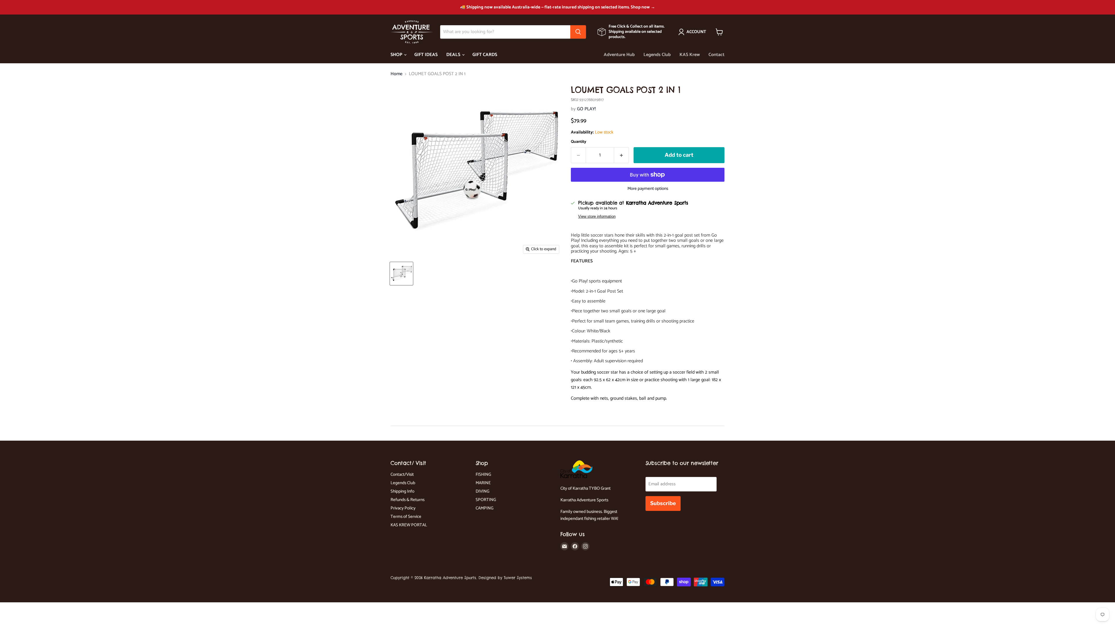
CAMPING (484, 508)
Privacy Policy (403, 508)
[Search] (578, 32)
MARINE (483, 483)
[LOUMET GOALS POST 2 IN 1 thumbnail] (401, 273)
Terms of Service (406, 516)
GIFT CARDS (484, 55)
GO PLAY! (586, 109)
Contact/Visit (402, 474)
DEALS (453, 55)
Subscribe (663, 503)
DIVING (482, 491)
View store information (597, 217)
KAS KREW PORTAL (409, 525)
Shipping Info (402, 491)
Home (396, 74)
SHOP (397, 55)
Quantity (578, 142)
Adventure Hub (619, 55)
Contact (716, 55)
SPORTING (486, 499)
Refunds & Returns (408, 499)
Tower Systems (518, 577)
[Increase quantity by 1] (621, 155)
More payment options (647, 188)
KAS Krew (689, 55)
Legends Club (657, 55)
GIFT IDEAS (426, 55)
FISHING (483, 474)
